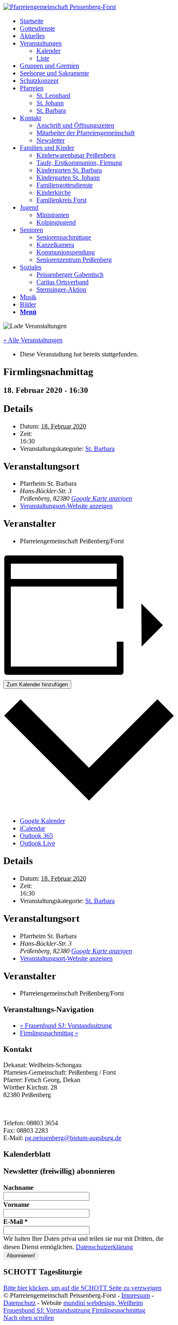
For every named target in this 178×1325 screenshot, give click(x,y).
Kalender (48, 50)
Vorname (16, 1204)
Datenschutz (19, 1302)
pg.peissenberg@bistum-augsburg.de (73, 1137)
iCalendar (32, 828)
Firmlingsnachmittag (49, 1033)
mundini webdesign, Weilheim (103, 1302)
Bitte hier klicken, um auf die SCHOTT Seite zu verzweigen (82, 1287)
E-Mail (15, 1221)
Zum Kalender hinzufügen (37, 684)
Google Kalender (42, 820)
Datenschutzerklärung (104, 1246)
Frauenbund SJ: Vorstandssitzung (66, 1025)
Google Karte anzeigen (101, 498)
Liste (42, 58)
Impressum (135, 1295)
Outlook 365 (36, 835)
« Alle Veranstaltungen (33, 340)
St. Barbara (100, 448)
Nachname (18, 1187)
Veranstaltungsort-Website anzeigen (66, 505)
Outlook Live (37, 843)
